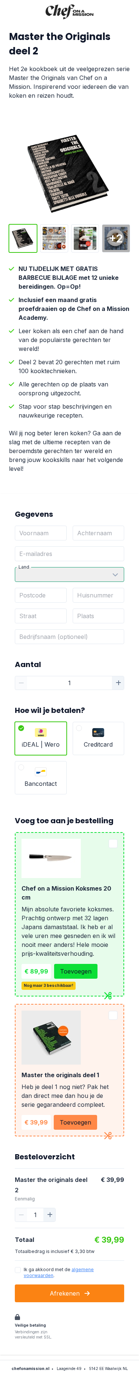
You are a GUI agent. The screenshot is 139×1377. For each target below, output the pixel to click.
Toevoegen (76, 971)
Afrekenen (66, 1293)
